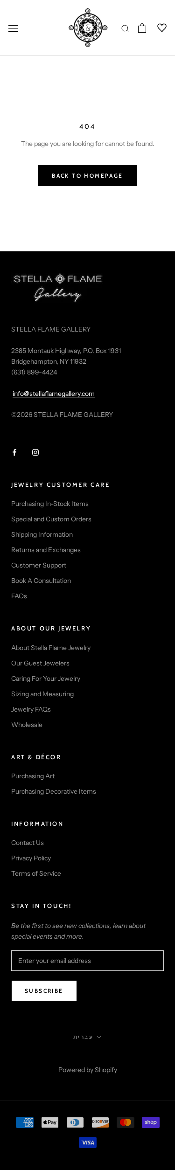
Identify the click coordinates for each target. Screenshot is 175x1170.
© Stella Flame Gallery (87, 1057)
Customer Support (38, 565)
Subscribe (44, 990)
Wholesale (26, 724)
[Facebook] (14, 452)
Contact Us (27, 842)
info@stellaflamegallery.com (54, 393)
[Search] (125, 28)
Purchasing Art (33, 776)
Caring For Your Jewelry (45, 678)
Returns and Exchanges (46, 550)
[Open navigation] (13, 27)
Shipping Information (42, 534)
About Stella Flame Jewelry (51, 648)
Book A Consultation (41, 580)
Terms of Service (36, 873)
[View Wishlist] (156, 28)
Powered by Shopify (87, 1070)
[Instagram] (35, 452)
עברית (83, 1036)
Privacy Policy (31, 858)
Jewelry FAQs (31, 709)
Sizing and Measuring (42, 694)
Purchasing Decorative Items (53, 791)
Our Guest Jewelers (40, 663)
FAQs (19, 596)
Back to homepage (87, 175)
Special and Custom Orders (51, 519)
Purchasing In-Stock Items (50, 503)
